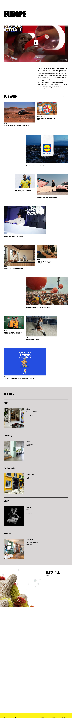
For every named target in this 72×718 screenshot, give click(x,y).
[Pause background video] (66, 60)
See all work (63, 97)
